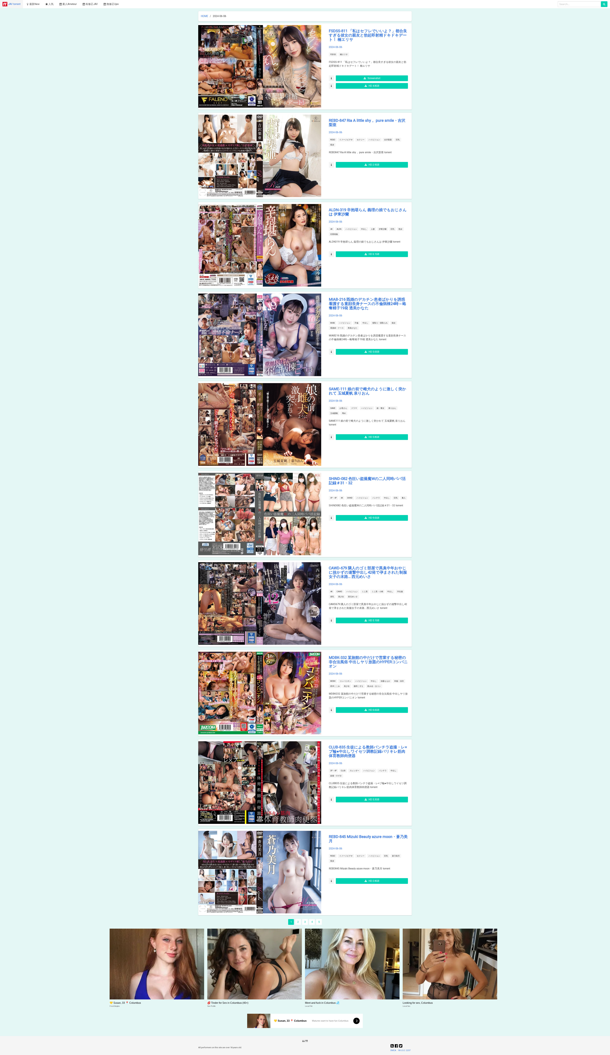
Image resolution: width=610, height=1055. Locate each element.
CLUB (343, 771)
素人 (404, 498)
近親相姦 (334, 234)
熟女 (400, 229)
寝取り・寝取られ (380, 323)
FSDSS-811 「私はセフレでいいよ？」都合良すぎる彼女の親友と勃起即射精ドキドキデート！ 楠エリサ (368, 35)
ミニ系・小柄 (377, 591)
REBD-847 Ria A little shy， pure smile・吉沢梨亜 (367, 122)
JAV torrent (14, 4)
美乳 (332, 597)
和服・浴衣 (399, 681)
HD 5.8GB (374, 437)
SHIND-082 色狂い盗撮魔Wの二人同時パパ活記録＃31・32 (367, 480)
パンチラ (376, 498)
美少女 (341, 597)
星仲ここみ (335, 686)
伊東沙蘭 (382, 229)
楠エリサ (344, 54)
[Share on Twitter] (400, 1046)
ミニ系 (365, 591)
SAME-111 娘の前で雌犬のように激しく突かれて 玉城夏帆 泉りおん (367, 391)
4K (331, 229)
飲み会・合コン (374, 686)
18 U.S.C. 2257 (404, 1050)
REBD (332, 140)
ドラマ (354, 408)
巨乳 (398, 140)
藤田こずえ (358, 686)
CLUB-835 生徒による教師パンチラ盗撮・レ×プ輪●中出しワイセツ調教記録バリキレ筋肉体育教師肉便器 (368, 751)
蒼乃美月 (396, 856)
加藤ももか (385, 681)
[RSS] (392, 1046)
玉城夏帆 (334, 413)
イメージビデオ (346, 140)
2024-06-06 (335, 47)
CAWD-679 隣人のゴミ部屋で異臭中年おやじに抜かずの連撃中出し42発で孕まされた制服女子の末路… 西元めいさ (368, 572)
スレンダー (354, 771)
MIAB (332, 323)
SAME (332, 408)
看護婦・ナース (337, 328)
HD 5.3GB (374, 799)
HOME (204, 16)
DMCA (393, 1050)
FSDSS (333, 54)
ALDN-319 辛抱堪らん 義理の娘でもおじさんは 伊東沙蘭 (368, 212)
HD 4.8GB (374, 85)
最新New (34, 4)
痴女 (394, 323)
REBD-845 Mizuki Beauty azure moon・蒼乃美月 (368, 838)
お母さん (343, 408)
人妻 (373, 229)
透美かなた (352, 328)
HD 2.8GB (374, 880)
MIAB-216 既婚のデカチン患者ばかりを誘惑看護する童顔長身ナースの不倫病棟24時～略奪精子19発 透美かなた (367, 303)
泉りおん (392, 408)
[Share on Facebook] (397, 1046)
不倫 (356, 323)
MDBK (333, 681)
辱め (344, 413)
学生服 (400, 591)
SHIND (349, 498)
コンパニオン (345, 681)
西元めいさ (353, 597)
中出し (364, 229)
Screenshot (374, 78)
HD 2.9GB (374, 164)
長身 (332, 145)
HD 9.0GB (374, 517)
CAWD (339, 591)
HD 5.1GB (374, 620)
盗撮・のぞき (336, 776)
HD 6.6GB (374, 709)
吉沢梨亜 (388, 140)
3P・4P (333, 498)
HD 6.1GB (374, 254)
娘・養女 (380, 408)
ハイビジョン (374, 140)
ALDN (339, 229)
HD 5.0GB (374, 351)
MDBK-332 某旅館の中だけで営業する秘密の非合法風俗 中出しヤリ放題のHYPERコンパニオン (368, 661)
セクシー (360, 140)
